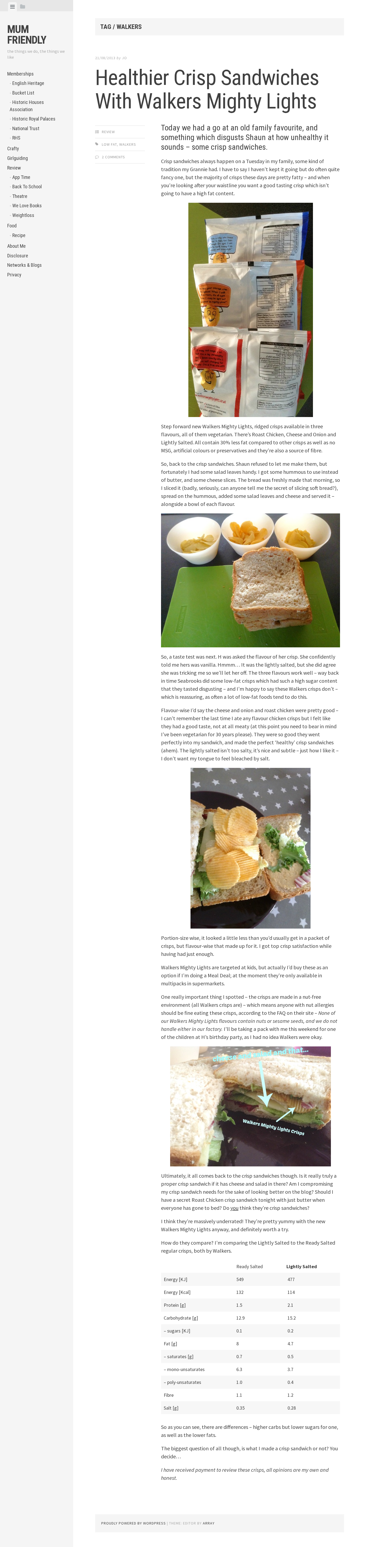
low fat (109, 144)
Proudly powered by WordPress (133, 1523)
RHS (16, 138)
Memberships (20, 74)
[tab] (12, 6)
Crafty (13, 148)
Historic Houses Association (27, 105)
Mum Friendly (26, 34)
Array (209, 1523)
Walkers (127, 144)
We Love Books (27, 205)
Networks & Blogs (24, 265)
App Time (21, 177)
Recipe (18, 235)
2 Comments (113, 157)
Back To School (27, 186)
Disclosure (17, 255)
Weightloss (23, 215)
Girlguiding (17, 158)
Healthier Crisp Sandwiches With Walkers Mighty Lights (207, 89)
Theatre (19, 196)
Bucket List (23, 93)
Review (14, 168)
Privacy (14, 274)
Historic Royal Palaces (33, 119)
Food (12, 225)
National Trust (25, 128)
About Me (16, 246)
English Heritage (28, 83)
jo (124, 57)
